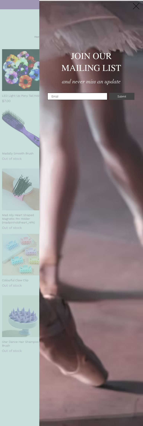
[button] (136, 6)
